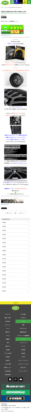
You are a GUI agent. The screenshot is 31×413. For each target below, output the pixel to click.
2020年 (4, 246)
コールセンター (20, 3)
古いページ (21, 213)
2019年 (4, 250)
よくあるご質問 (8, 364)
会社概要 (8, 349)
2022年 (4, 238)
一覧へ (15, 213)
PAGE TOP (16, 302)
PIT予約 (23, 357)
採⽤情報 (23, 349)
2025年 (4, 226)
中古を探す (7, 321)
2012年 (4, 279)
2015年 (4, 267)
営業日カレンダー (7, 367)
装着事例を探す (12, 3)
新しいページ (9, 213)
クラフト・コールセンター (23, 360)
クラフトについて (23, 328)
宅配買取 (8, 357)
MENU (29, 2)
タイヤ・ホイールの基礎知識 (23, 335)
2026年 (4, 222)
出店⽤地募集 (8, 371)
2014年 (4, 271)
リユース (8, 328)
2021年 (4, 242)
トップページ (7, 314)
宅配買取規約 (8, 374)
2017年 (4, 258)
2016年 (4, 262)
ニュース (5, 7)
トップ (2, 7)
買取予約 (8, 360)
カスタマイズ (23, 317)
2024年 (4, 230)
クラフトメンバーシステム (23, 364)
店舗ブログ (7, 332)
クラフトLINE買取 (7, 353)
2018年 (4, 254)
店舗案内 (24, 2)
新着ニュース (4, 17)
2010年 (4, 287)
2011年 (4, 283)
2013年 (4, 275)
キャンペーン (7, 325)
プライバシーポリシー (23, 371)
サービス (8, 335)
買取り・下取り (8, 317)
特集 (23, 325)
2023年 (4, 234)
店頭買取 (23, 353)
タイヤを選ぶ (23, 314)
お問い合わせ (23, 367)
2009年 (4, 291)
